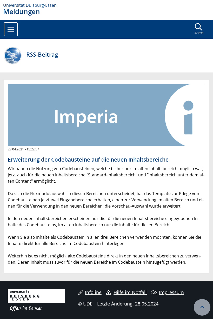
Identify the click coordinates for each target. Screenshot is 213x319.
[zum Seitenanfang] (202, 307)
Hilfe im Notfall (130, 292)
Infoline (93, 292)
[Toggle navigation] (11, 29)
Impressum (171, 292)
